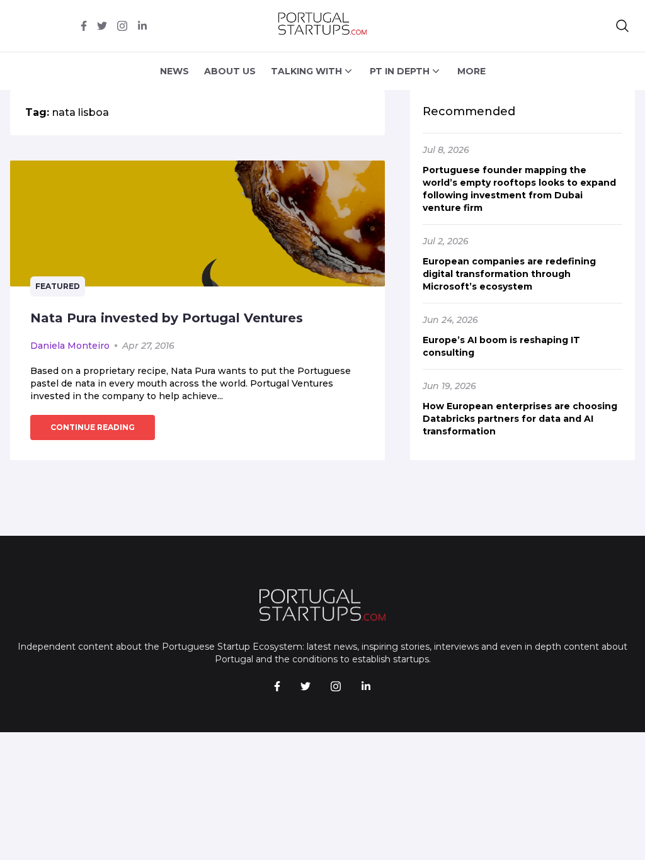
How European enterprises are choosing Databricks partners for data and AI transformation (520, 418)
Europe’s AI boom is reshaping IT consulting (501, 346)
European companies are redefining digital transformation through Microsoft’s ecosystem (509, 274)
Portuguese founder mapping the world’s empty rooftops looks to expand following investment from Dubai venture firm (519, 188)
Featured (57, 286)
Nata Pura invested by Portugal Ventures (166, 317)
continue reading (92, 427)
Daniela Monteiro (70, 345)
